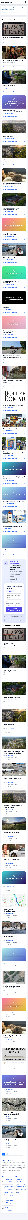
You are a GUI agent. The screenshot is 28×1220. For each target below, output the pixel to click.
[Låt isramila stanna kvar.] (14, 546)
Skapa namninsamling (15, 609)
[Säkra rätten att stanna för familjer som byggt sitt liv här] (14, 57)
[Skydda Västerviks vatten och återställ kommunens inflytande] (14, 521)
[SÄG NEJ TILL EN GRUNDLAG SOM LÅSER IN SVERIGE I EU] (14, 229)
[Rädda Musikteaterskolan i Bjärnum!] (14, 497)
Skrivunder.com (6, 2)
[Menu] (25, 2)
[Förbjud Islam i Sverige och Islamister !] (14, 277)
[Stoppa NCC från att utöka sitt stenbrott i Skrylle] (14, 131)
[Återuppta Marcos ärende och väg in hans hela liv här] (14, 448)
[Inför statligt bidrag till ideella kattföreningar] (14, 179)
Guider (4, 1177)
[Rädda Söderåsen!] (14, 156)
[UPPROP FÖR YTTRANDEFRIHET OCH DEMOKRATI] (14, 302)
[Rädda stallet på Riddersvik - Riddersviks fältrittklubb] (14, 204)
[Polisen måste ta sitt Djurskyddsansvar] (14, 82)
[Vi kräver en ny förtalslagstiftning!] (14, 33)
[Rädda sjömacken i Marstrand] (14, 253)
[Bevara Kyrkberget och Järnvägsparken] (14, 327)
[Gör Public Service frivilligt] (14, 424)
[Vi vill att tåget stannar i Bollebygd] (14, 401)
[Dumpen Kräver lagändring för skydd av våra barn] (14, 473)
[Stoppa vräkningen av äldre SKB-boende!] (14, 377)
